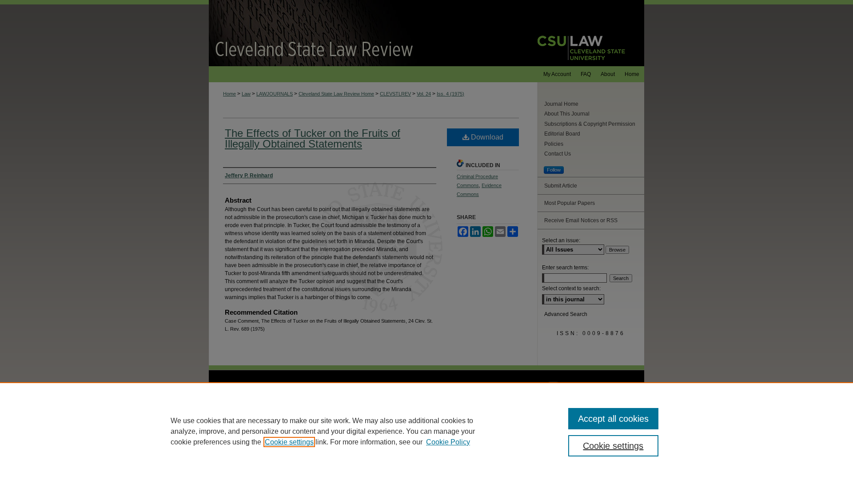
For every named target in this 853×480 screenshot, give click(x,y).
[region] (426, 431)
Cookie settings (289, 442)
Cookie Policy (448, 442)
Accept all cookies (613, 419)
